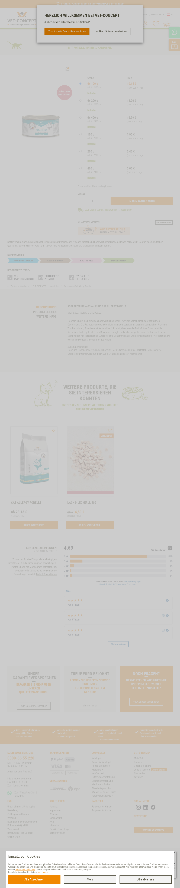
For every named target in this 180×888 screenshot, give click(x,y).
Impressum (43, 872)
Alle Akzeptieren (34, 879)
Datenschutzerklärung (25, 869)
